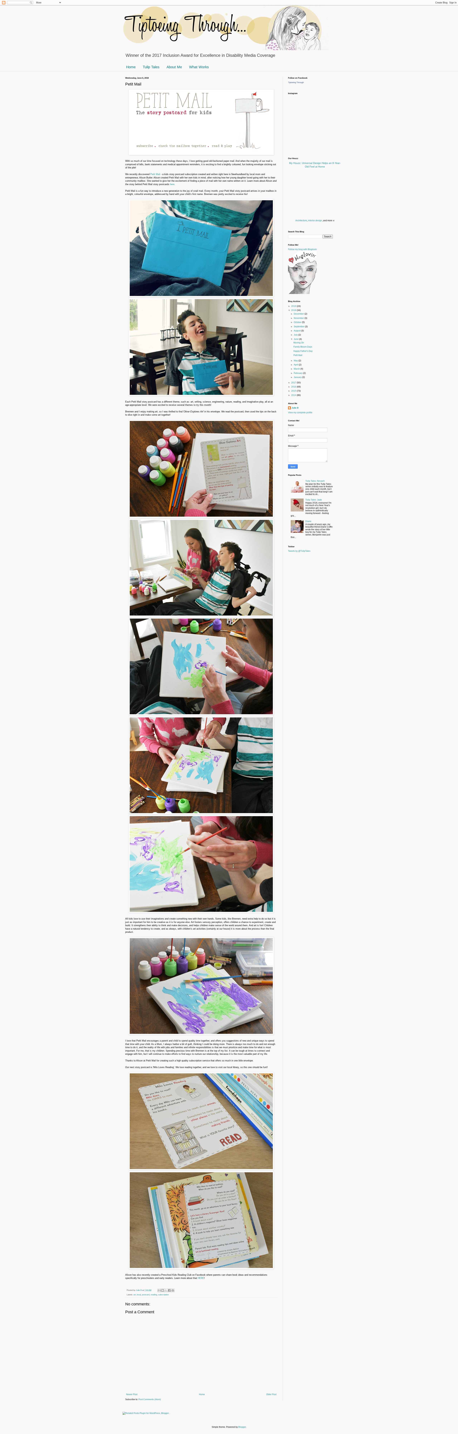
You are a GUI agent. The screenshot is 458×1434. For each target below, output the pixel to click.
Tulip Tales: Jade (313, 500)
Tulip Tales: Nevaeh (315, 481)
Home (131, 67)
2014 (294, 395)
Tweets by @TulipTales (299, 551)
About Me (174, 67)
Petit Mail (155, 174)
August (297, 330)
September (299, 326)
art (134, 1295)
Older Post (271, 1394)
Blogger (242, 1427)
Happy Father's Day (303, 351)
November (299, 318)
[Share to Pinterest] (173, 1290)
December (299, 314)
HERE (201, 1278)
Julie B (295, 408)
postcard (146, 1295)
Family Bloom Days (302, 347)
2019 (294, 306)
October (298, 322)
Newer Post (131, 1394)
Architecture (301, 220)
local (139, 1295)
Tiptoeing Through (296, 82)
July (296, 335)
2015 (294, 391)
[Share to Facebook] (169, 1290)
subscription (163, 1295)
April (296, 364)
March (297, 369)
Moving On (298, 342)
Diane (308, 521)
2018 (294, 310)
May (296, 360)
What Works (199, 67)
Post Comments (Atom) (149, 1399)
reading (154, 1295)
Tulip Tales (151, 67)
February (298, 373)
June (296, 339)
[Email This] (159, 1290)
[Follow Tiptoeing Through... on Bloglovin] (302, 293)
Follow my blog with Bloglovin (302, 249)
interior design (315, 220)
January (298, 377)
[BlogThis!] (162, 1290)
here (172, 184)
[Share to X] (166, 1290)
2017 (294, 382)
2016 (294, 387)
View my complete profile (300, 412)
